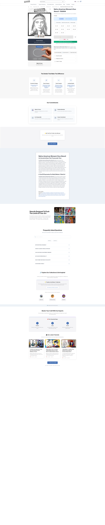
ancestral (42, 193)
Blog (64, 4)
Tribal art (63, 195)
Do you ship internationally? (41, 256)
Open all (49, 240)
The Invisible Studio (50, 4)
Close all (55, 240)
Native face (40, 195)
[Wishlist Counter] (78, 1)
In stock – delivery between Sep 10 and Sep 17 (66, 41)
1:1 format (55, 15)
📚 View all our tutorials (52, 362)
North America (55, 195)
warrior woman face (42, 196)
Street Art (62, 192)
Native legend (45, 195)
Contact (73, 4)
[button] (50, 9)
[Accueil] (28, 6)
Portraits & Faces (57, 192)
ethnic (45, 193)
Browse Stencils (33, 4)
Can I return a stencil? (39, 263)
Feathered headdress (50, 193)
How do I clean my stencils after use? (42, 248)
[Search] (63, 1)
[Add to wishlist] (75, 37)
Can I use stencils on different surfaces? (43, 252)
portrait (60, 195)
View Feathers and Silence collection (52, 287)
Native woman (50, 195)
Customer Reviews (58, 4)
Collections (52, 192)
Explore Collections (42, 4)
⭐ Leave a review (52, 143)
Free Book (68, 4)
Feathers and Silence (46, 192)
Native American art (61, 193)
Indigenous (56, 193)
